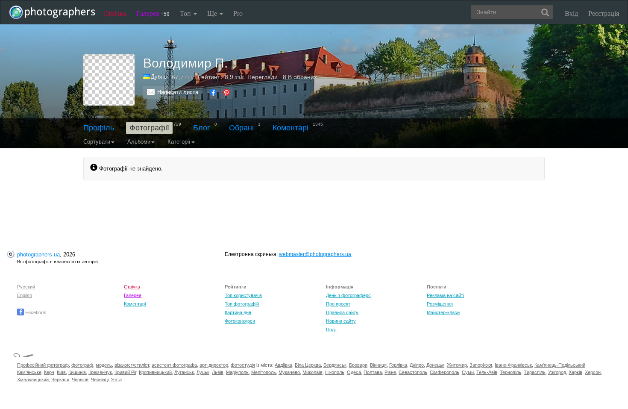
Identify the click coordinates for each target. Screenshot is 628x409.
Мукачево (289, 372)
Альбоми (138, 141)
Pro (238, 13)
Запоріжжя (481, 365)
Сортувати (96, 141)
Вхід (571, 13)
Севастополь (413, 372)
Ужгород (557, 372)
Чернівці (100, 379)
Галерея (153, 13)
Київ (61, 372)
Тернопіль (510, 372)
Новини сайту (341, 321)
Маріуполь (237, 372)
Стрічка (114, 13)
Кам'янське (29, 372)
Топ (186, 13)
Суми (468, 372)
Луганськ (184, 372)
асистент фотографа (174, 365)
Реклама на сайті (445, 295)
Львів (217, 372)
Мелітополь (263, 372)
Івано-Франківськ (513, 365)
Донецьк (435, 365)
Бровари (358, 365)
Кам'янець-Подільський (559, 365)
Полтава (373, 372)
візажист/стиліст (131, 365)
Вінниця (378, 365)
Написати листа (177, 92)
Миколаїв (312, 372)
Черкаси (60, 379)
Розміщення (440, 303)
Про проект (338, 303)
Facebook (35, 312)
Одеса (354, 372)
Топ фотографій (242, 303)
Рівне (390, 372)
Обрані (241, 128)
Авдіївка (283, 365)
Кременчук (100, 372)
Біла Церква (308, 365)
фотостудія (243, 365)
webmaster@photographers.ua (315, 254)
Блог (201, 128)
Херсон (593, 372)
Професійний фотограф (43, 365)
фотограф (82, 365)
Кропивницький (155, 372)
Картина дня (238, 312)
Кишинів (77, 372)
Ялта (116, 379)
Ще (213, 13)
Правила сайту (342, 312)
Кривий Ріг (125, 372)
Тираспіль (535, 372)
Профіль (98, 128)
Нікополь (334, 372)
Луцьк (203, 372)
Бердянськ (334, 365)
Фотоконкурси (240, 321)
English (24, 295)
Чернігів (80, 379)
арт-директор (214, 365)
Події (331, 329)
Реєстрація (603, 13)
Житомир (457, 365)
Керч (49, 372)
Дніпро (417, 365)
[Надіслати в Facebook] (213, 92)
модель (104, 365)
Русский (26, 286)
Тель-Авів (486, 372)
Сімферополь (444, 372)
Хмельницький (33, 379)
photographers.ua (38, 254)
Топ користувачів (243, 295)
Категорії (179, 141)
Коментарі (290, 128)
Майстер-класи (443, 312)
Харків (575, 372)
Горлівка (398, 365)
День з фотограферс (348, 295)
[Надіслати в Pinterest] (226, 92)
